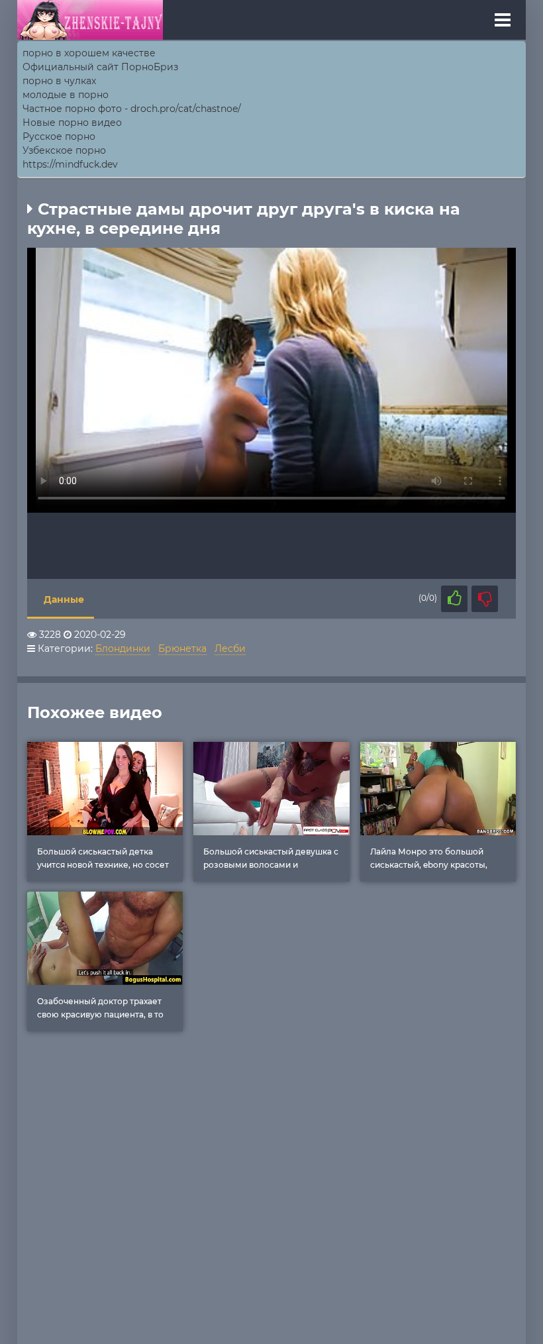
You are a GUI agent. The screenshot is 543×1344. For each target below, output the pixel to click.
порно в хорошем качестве (89, 53)
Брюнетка (182, 648)
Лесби (230, 648)
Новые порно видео (72, 123)
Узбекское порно (64, 150)
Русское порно (59, 136)
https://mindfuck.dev (70, 164)
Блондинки (122, 648)
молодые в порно (66, 95)
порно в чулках (59, 81)
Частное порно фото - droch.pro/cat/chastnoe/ (132, 109)
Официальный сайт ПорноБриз (100, 67)
